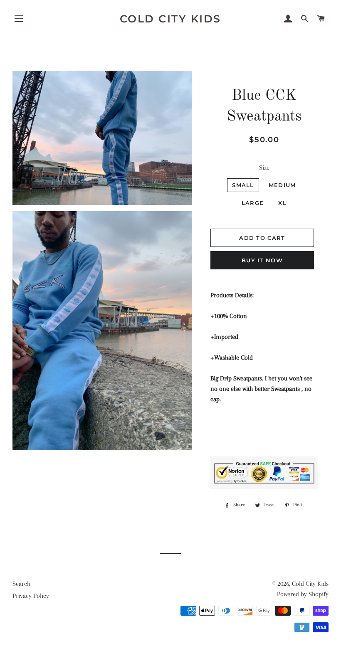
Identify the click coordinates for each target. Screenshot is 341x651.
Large (253, 203)
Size (264, 167)
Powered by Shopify (303, 594)
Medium (282, 185)
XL (282, 203)
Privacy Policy (30, 595)
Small (243, 185)
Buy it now (262, 260)
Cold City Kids (170, 18)
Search (21, 583)
